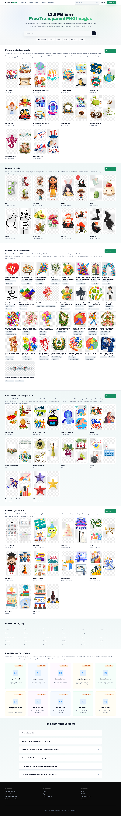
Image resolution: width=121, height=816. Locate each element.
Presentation (65, 578)
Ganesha (8, 309)
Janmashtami (65, 123)
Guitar (26, 637)
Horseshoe (55, 359)
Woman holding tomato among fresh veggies (68, 279)
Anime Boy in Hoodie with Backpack (108, 304)
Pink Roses (26, 334)
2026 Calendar (9, 545)
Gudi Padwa (9, 432)
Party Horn (39, 283)
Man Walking (92, 334)
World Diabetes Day (67, 432)
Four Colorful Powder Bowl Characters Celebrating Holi (28, 355)
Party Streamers (73, 359)
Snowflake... (19, 381)
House (64, 637)
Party (91, 545)
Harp (58, 334)
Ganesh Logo (10, 306)
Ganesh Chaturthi (10, 156)
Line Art (7, 236)
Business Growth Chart (12, 499)
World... (65, 281)
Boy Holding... (93, 331)
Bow (6, 633)
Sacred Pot (104, 334)
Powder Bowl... (27, 359)
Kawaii (91, 203)
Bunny (26, 633)
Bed (63, 629)
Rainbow (64, 641)
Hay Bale (73, 39)
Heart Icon (9, 283)
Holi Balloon (43, 331)
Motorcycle (27, 641)
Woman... (65, 283)
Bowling (91, 465)
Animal (7, 629)
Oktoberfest (9, 123)
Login (44, 791)
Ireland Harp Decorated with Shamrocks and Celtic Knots (63, 330)
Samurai (83, 641)
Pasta (45, 641)
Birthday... (39, 281)
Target (83, 645)
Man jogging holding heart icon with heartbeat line (91, 355)
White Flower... (56, 281)
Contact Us (84, 799)
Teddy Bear (9, 359)
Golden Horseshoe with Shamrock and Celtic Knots (58, 355)
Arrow (45, 629)
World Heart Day (10, 281)
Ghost (65, 39)
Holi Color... (23, 306)
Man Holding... (65, 309)
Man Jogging (77, 334)
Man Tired (111, 357)
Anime (63, 203)
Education (8, 612)
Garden (102, 633)
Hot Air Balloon (47, 637)
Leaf (82, 637)
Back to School (33, 2)
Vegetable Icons (93, 309)
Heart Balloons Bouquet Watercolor (47, 303)
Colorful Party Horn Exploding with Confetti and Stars (41, 279)
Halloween (23, 2)
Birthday (36, 545)
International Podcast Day (41, 123)
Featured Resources (11, 796)
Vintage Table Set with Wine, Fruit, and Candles (27, 279)
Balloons (42, 334)
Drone (63, 633)
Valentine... (40, 306)
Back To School (42, 39)
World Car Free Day (95, 90)
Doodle (63, 236)
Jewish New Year (26, 281)
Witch (58, 39)
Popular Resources (10, 794)
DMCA (83, 794)
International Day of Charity (41, 90)
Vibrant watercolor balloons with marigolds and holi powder (46, 330)
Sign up (111, 2)
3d (6, 203)
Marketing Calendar (11, 799)
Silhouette (92, 236)
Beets (63, 465)
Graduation (8, 578)
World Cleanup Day (39, 432)
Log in (103, 2)
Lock (101, 637)
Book (101, 629)
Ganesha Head (44, 359)
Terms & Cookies (86, 796)
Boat (82, 629)
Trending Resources (11, 791)
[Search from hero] (94, 33)
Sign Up (45, 794)
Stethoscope (47, 645)
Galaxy (83, 633)
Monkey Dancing (11, 334)
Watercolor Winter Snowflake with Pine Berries (19, 377)
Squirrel (7, 645)
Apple (26, 629)
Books (51, 39)
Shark (101, 641)
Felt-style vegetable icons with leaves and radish (94, 304)
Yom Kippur (8, 90)
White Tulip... (55, 283)
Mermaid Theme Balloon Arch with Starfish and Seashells (109, 279)
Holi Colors (23, 309)
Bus (44, 633)
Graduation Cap (9, 637)
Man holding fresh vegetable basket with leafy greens (66, 304)
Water (101, 645)
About (83, 791)
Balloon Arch (106, 283)
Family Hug (95, 283)
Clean (11, 2)
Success (64, 645)
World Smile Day (66, 90)
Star (34, 499)
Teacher (43, 2)
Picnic (81, 39)
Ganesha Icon (79, 309)
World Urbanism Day (11, 465)
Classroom (36, 612)
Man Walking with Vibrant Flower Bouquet (93, 330)
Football (51, 2)
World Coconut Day (95, 123)
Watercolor (36, 236)
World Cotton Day (38, 465)
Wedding (64, 545)
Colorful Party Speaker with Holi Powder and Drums (83, 279)
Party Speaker (81, 283)
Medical (7, 641)
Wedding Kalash (105, 331)
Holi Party (79, 281)
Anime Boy (109, 309)
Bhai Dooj (92, 432)
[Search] (97, 3)
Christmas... (9, 381)
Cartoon (36, 203)
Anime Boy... (109, 306)
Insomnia (103, 357)
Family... (94, 281)
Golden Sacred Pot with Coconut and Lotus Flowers (107, 330)
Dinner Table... (26, 283)
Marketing (92, 578)
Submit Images (47, 796)
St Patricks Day (61, 331)
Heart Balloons (50, 306)
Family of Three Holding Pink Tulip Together (95, 279)
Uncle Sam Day (37, 156)
